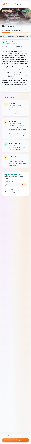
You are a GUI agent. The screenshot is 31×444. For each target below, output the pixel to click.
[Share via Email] (18, 192)
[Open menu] (27, 4)
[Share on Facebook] (5, 192)
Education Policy (7, 11)
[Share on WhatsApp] (14, 192)
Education (6, 89)
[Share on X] (10, 192)
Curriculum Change (16, 89)
